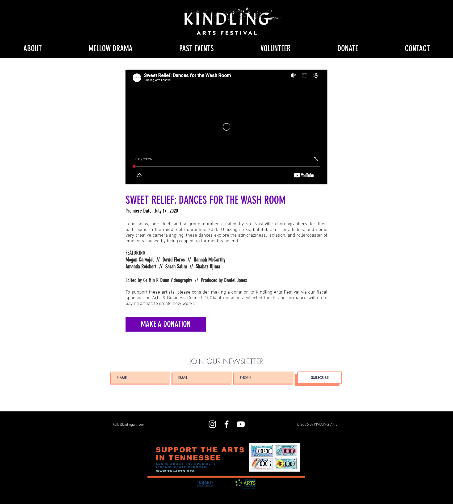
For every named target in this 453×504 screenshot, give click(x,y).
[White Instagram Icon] (212, 424)
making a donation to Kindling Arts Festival (255, 292)
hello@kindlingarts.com (128, 424)
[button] (32, 46)
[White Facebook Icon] (226, 424)
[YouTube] (241, 424)
